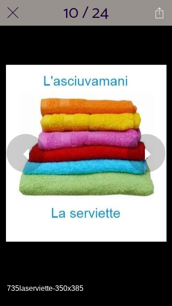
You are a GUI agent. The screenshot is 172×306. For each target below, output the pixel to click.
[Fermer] (12, 12)
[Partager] (159, 13)
